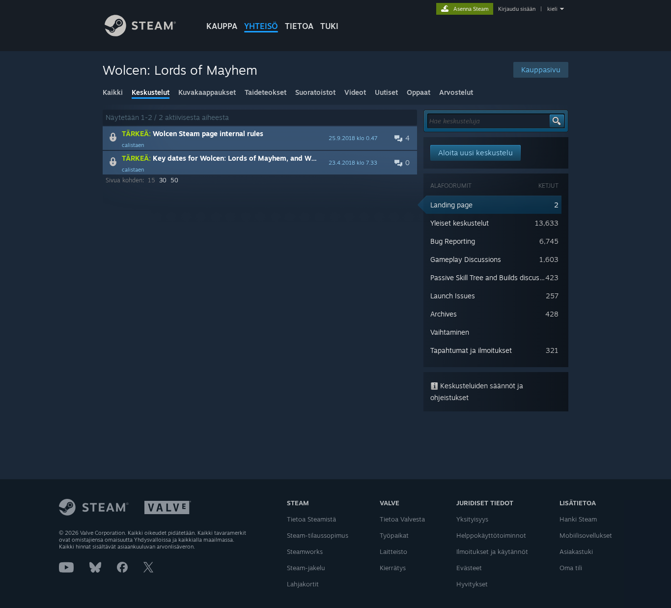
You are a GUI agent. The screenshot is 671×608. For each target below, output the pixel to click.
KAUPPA (221, 26)
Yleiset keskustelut (459, 223)
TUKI (329, 26)
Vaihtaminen (449, 332)
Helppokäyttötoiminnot (491, 535)
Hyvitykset (472, 584)
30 (163, 180)
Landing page (451, 205)
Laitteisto (393, 551)
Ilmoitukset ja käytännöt (492, 551)
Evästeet (469, 568)
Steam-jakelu (306, 568)
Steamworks (305, 551)
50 (174, 180)
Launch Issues (452, 295)
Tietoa (299, 26)
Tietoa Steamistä (311, 519)
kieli (552, 8)
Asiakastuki (576, 551)
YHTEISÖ (261, 26)
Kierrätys (393, 568)
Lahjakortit (303, 584)
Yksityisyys (472, 519)
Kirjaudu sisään (516, 8)
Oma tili (570, 568)
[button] (260, 138)
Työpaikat (394, 535)
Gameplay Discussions (465, 259)
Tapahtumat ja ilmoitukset (471, 350)
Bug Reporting (452, 241)
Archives (443, 314)
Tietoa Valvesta (402, 519)
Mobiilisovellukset (585, 535)
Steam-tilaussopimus (317, 535)
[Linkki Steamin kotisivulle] (140, 33)
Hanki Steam (578, 519)
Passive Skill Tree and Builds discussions (493, 277)
